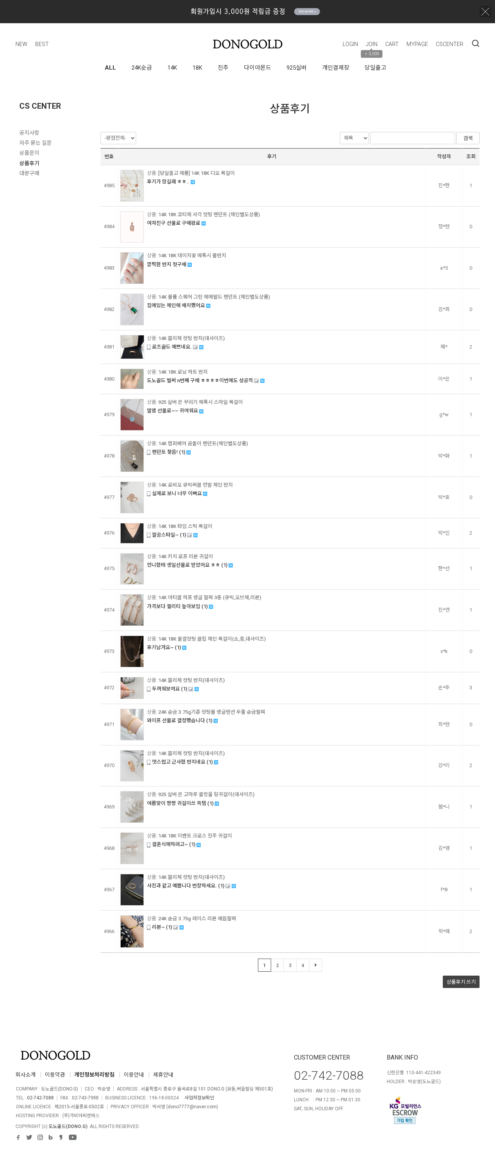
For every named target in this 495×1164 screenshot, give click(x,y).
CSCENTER (449, 44)
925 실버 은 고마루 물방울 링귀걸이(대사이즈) (206, 794)
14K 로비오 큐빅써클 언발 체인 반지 (195, 485)
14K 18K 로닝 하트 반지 (183, 372)
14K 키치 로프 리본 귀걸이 (185, 556)
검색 (476, 43)
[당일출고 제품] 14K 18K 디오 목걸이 (196, 173)
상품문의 (29, 153)
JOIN (371, 44)
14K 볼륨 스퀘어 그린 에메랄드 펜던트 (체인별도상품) (214, 297)
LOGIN (350, 44)
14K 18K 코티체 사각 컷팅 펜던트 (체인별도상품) (209, 214)
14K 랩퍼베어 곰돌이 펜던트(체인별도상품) (203, 443)
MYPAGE (417, 44)
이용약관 (55, 1074)
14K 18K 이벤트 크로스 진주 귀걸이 (195, 836)
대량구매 (29, 173)
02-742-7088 (40, 1098)
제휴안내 (163, 1074)
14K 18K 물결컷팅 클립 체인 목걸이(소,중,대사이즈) (212, 639)
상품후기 (29, 163)
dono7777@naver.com (192, 1106)
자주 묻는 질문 (35, 143)
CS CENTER (40, 106)
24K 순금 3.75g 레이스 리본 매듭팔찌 (197, 918)
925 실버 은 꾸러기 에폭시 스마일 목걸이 (200, 402)
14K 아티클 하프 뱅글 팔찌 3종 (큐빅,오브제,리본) (209, 597)
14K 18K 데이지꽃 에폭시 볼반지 (192, 255)
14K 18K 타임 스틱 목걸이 (185, 526)
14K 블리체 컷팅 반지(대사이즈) (191, 338)
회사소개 (25, 1074)
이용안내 (134, 1074)
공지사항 (29, 133)
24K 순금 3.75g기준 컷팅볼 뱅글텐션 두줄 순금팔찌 (211, 712)
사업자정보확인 (199, 1098)
